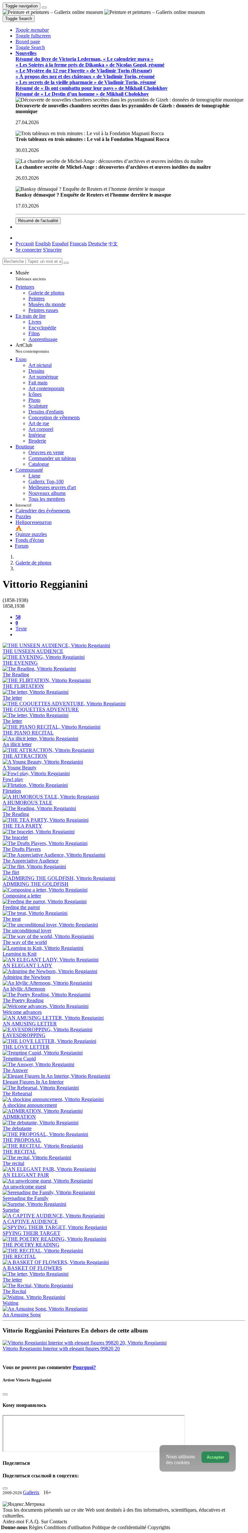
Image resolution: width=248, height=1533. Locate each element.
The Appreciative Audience (30, 860)
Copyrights (159, 1527)
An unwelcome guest (24, 1186)
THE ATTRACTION (25, 756)
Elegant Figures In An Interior (33, 1082)
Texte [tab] (21, 628)
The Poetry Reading (23, 1000)
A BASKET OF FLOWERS (32, 1268)
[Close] (66, 263)
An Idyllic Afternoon (24, 989)
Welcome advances (22, 1012)
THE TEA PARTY (22, 826)
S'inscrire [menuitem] (52, 249)
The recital (13, 1163)
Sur (45, 1521)
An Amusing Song (22, 1314)
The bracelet (15, 837)
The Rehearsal (17, 1093)
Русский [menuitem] (25, 243)
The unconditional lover (27, 930)
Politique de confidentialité (120, 1527)
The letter (12, 698)
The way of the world (25, 942)
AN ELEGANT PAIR (26, 1175)
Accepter (215, 1457)
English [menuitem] (43, 243)
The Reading (16, 674)
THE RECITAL (19, 1151)
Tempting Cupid (19, 1058)
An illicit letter (17, 744)
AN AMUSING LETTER (30, 1023)
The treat (12, 919)
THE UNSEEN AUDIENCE (33, 651)
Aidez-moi (14, 1521)
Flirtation (12, 791)
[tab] (18, 617)
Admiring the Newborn (26, 977)
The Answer (15, 1070)
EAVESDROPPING (24, 1035)
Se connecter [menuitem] (29, 249)
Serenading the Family (25, 1198)
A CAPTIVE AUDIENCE (30, 1221)
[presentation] (130, 635)
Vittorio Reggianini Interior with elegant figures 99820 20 (61, 1348)
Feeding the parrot (21, 907)
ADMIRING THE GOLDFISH (35, 884)
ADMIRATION (19, 1117)
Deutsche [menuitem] (97, 243)
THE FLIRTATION (23, 686)
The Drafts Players (22, 849)
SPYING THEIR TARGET (31, 1233)
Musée (31, 275)
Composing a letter (22, 895)
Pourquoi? (84, 1367)
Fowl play (13, 779)
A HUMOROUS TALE (27, 802)
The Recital (14, 1291)
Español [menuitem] (60, 243)
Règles (36, 1527)
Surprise (11, 1210)
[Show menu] (44, 7)
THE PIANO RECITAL (28, 732)
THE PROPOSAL (22, 1140)
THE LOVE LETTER (26, 1047)
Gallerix (31, 1492)
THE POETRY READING (31, 1245)
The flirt (11, 872)
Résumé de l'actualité (38, 220)
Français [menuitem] (78, 243)
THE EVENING (20, 663)
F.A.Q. (33, 1521)
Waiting (10, 1303)
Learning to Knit (19, 954)
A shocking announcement (30, 1105)
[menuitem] (113, 243)
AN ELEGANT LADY (27, 965)
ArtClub (32, 348)
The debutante (17, 1128)
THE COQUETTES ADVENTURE (41, 709)
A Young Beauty (19, 767)
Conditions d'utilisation (68, 1527)
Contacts (58, 1521)
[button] (32, 30)
